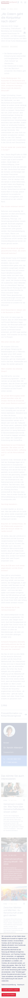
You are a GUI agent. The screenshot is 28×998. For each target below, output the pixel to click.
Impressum (20, 984)
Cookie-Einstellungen (10, 990)
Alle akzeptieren (9, 994)
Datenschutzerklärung (9, 984)
